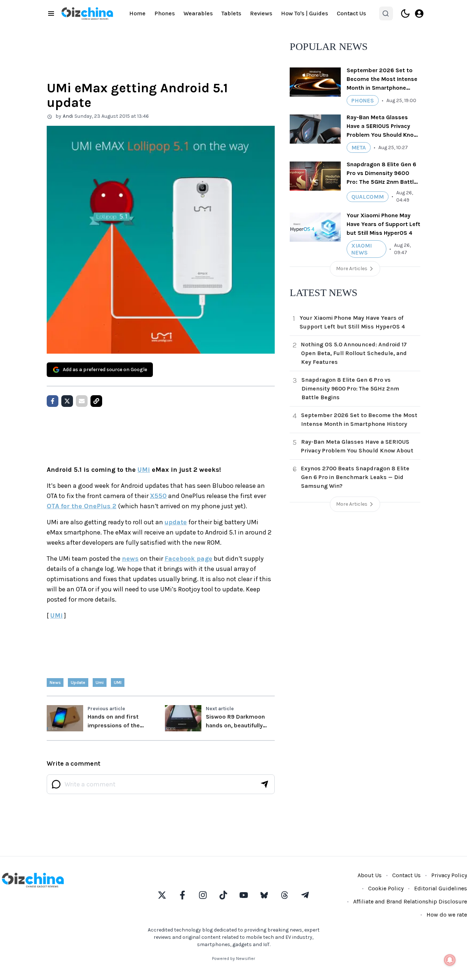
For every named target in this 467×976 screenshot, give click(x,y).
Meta (358, 147)
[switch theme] (405, 13)
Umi (100, 682)
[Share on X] (67, 401)
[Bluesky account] (264, 895)
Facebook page (188, 559)
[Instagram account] (202, 895)
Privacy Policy (449, 875)
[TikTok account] (223, 895)
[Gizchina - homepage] (87, 13)
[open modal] (419, 13)
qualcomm (367, 196)
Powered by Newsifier (233, 958)
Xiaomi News (361, 249)
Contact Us (351, 13)
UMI (117, 682)
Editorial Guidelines (440, 888)
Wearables (198, 13)
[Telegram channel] (305, 895)
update (176, 522)
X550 (158, 496)
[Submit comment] (264, 784)
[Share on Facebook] (52, 401)
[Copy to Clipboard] (96, 401)
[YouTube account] (243, 895)
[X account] (162, 895)
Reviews (261, 13)
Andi (68, 116)
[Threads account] (284, 895)
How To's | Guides (304, 13)
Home (137, 13)
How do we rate (447, 914)
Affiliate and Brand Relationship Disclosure (410, 901)
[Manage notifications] (450, 960)
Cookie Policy (386, 888)
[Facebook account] (182, 895)
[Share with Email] (82, 401)
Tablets (231, 13)
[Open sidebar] (51, 13)
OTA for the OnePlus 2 (81, 506)
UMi (144, 470)
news (130, 559)
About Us (370, 875)
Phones (164, 13)
